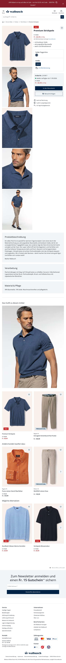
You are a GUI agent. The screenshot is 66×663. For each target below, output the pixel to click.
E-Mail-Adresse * (12, 586)
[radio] (36, 55)
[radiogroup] (49, 53)
